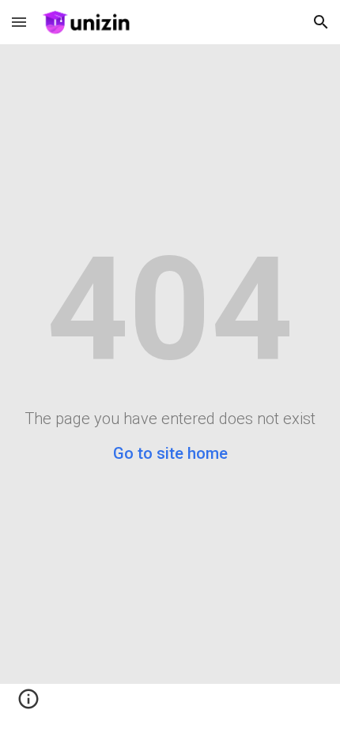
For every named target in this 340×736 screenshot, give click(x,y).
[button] (19, 21)
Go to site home (170, 453)
